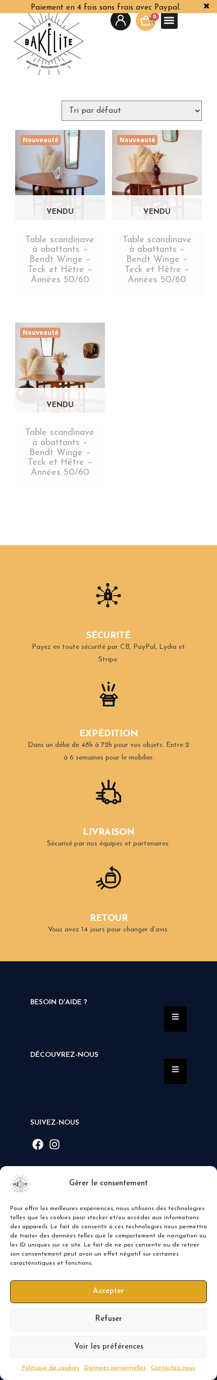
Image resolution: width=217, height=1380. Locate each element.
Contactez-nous (173, 1368)
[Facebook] (38, 1144)
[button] (202, 1184)
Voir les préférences (108, 1347)
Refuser (108, 1319)
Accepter (108, 1291)
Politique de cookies (50, 1368)
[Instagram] (55, 1144)
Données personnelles (115, 1368)
